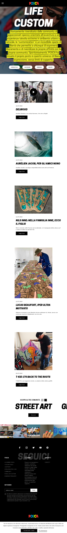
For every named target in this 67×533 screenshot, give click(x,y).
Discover (33, 415)
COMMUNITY (8, 471)
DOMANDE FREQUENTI (10, 476)
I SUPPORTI (8, 467)
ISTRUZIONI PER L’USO (11, 469)
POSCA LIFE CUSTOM (10, 473)
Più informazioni (43, 530)
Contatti (47, 462)
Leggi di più (22, 117)
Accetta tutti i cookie (29, 530)
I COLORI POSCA (9, 464)
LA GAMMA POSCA (9, 462)
